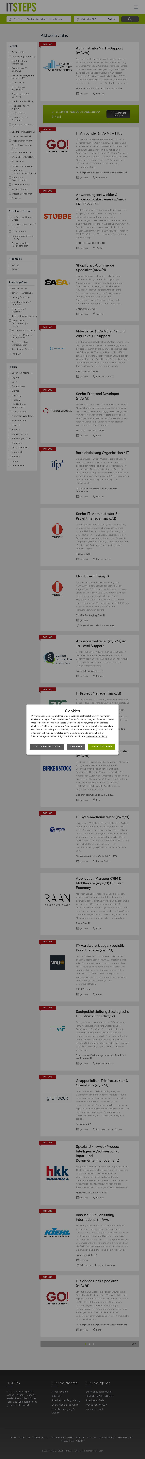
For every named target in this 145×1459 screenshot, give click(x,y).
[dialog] (72, 729)
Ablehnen (76, 746)
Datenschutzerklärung (96, 736)
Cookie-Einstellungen (47, 746)
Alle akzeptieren (102, 746)
